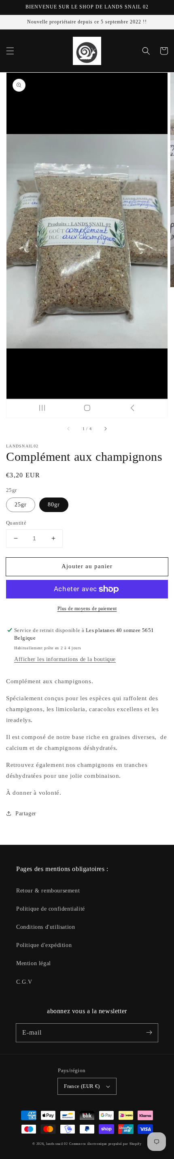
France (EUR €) (82, 1086)
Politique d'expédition (44, 945)
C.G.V (24, 982)
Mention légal (33, 963)
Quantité (16, 523)
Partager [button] (25, 813)
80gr (54, 505)
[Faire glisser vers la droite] (105, 429)
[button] (10, 51)
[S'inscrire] (149, 1032)
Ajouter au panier (87, 566)
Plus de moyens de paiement (87, 608)
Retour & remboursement (48, 891)
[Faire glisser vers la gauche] (69, 429)
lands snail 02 (57, 1144)
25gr (21, 505)
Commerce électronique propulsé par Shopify (105, 1144)
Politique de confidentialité (50, 909)
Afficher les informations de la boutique (65, 659)
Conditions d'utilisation (45, 927)
